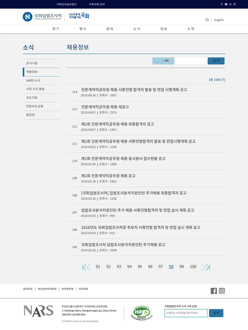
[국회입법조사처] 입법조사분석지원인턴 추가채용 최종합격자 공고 (133, 193)
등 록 (216, 313)
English (219, 20)
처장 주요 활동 (35, 89)
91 (98, 267)
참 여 (109, 29)
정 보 (163, 29)
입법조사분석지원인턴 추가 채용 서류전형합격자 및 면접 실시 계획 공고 (137, 210)
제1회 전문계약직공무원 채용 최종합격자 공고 (117, 124)
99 (182, 267)
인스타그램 (235, 4)
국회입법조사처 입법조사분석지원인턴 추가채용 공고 (123, 245)
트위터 (230, 4)
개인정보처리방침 (47, 289)
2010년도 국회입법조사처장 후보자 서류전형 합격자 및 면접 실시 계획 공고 (140, 227)
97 (161, 267)
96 (150, 267)
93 (119, 267)
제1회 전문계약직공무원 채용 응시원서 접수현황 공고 (123, 158)
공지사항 (32, 63)
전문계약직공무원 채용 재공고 (105, 107)
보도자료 (32, 98)
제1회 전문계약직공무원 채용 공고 (108, 176)
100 (193, 267)
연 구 (55, 29)
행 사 (82, 29)
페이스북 (222, 4)
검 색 (216, 61)
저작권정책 (67, 289)
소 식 (136, 29)
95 (140, 267)
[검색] (207, 20)
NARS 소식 (33, 80)
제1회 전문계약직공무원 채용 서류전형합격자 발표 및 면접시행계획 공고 (138, 141)
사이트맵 (83, 289)
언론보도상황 (34, 106)
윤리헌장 (28, 289)
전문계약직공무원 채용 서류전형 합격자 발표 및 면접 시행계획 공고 (134, 90)
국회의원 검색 (97, 4)
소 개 (190, 29)
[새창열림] (142, 312)
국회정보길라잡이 (67, 4)
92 (108, 267)
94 (129, 267)
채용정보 (32, 72)
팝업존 (30, 115)
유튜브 (226, 4)
